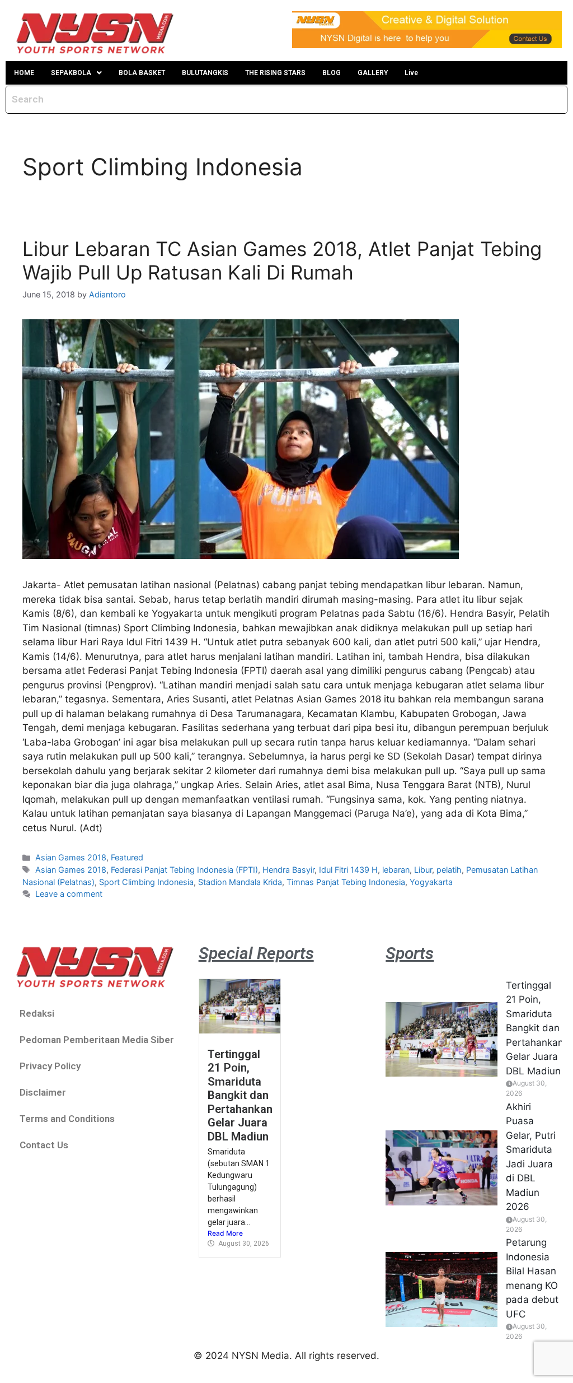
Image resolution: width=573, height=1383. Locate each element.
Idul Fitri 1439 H (348, 869)
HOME (24, 73)
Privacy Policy (50, 1066)
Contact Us (44, 1145)
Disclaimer (43, 1092)
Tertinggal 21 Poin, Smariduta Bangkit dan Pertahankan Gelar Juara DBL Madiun (240, 1095)
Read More (225, 1233)
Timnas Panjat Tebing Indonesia (345, 882)
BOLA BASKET (142, 73)
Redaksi (37, 1013)
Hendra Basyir (288, 869)
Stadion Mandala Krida (240, 882)
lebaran (396, 869)
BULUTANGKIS (205, 73)
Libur (423, 869)
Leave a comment (68, 893)
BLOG (331, 73)
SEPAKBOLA (71, 73)
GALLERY (373, 73)
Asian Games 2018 (70, 857)
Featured (127, 857)
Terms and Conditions (67, 1118)
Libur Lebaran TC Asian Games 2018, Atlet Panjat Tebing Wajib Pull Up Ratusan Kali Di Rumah (282, 260)
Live (411, 73)
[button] (76, 73)
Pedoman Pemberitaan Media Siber (97, 1039)
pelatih (449, 869)
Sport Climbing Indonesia (146, 882)
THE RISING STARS (275, 73)
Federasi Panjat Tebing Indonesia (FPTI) (184, 869)
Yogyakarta (431, 882)
